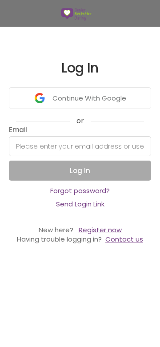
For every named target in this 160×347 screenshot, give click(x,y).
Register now (100, 229)
